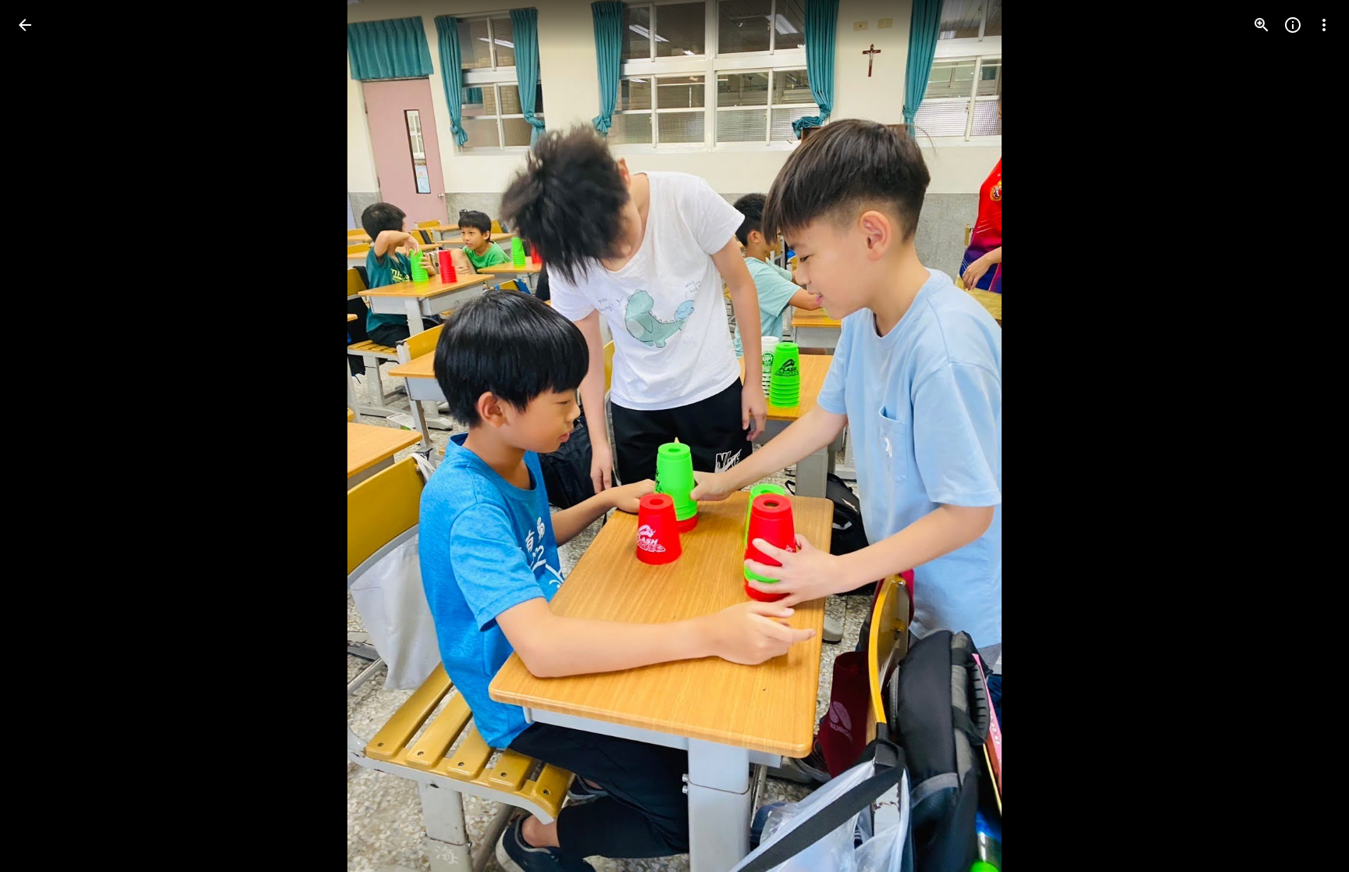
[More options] (1324, 25)
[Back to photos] (25, 25)
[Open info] (1292, 25)
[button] (44, 436)
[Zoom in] (1261, 25)
